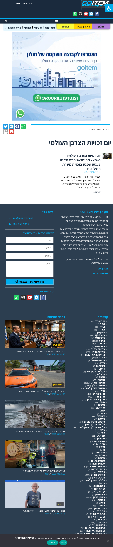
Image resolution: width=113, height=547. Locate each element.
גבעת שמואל (98, 360)
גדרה (102, 363)
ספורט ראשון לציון (95, 466)
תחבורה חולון (98, 516)
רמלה (102, 502)
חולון (101, 26)
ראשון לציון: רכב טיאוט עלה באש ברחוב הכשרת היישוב (41, 391)
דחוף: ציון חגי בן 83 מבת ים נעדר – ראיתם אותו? (44, 510)
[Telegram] (91, 14)
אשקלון (101, 332)
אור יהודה (100, 321)
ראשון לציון (83, 26)
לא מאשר (52, 542)
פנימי (102, 483)
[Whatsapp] (75, 14)
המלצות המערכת (96, 371)
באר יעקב (50, 28)
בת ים (65, 26)
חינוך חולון (99, 396)
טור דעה (100, 407)
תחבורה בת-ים (97, 514)
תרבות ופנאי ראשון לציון (92, 533)
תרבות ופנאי (98, 525)
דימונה (101, 368)
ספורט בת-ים (98, 460)
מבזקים (101, 435)
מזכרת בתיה (98, 441)
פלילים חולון (98, 477)
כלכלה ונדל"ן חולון (95, 424)
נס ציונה (38, 28)
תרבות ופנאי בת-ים (95, 528)
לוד (103, 433)
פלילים (101, 472)
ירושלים (101, 416)
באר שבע (100, 338)
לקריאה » (96, 192)
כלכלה (101, 419)
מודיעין (101, 438)
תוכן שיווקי (99, 508)
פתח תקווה (99, 486)
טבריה (101, 405)
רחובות (27, 28)
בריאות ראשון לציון (95, 354)
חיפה (102, 402)
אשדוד (101, 329)
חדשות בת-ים (98, 382)
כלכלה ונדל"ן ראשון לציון (92, 427)
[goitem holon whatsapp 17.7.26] (56, 119)
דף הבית (27, 3)
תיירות (101, 519)
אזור (102, 324)
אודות (17, 3)
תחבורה (101, 511)
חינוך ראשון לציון (96, 399)
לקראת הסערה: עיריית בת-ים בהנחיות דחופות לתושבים (40, 431)
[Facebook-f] (97, 14)
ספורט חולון (98, 463)
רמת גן (101, 505)
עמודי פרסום (98, 469)
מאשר (63, 542)
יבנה (102, 410)
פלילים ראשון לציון (95, 480)
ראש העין (100, 494)
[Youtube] (86, 14)
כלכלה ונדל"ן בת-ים (94, 421)
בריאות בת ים (98, 349)
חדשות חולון (98, 385)
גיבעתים (100, 366)
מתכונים (100, 444)
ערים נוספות (14, 28)
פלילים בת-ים (98, 474)
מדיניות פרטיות (100, 273)
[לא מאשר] (108, 540)
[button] (109, 8)
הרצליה (101, 374)
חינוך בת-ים (99, 393)
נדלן (102, 449)
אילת (102, 326)
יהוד (102, 413)
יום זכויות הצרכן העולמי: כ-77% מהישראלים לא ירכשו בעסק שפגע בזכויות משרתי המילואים (80, 162)
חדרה (102, 377)
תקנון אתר (102, 268)
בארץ (102, 340)
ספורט (101, 458)
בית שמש (100, 346)
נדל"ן (102, 447)
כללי (102, 430)
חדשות (101, 379)
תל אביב (100, 522)
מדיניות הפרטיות (24, 537)
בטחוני (101, 343)
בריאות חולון (98, 352)
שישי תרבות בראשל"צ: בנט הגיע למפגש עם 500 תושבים (40, 351)
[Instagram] (80, 14)
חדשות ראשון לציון (95, 388)
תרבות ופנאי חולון (95, 530)
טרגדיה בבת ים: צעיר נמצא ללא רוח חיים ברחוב (44, 470)
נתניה (102, 455)
